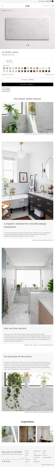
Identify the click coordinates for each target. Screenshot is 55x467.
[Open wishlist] (44, 6)
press (26, 457)
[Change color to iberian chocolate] (25, 71)
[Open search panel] (47, 6)
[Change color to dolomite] (46, 68)
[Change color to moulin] (22, 68)
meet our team (37, 457)
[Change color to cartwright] (25, 68)
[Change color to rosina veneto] (13, 71)
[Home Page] (27, 6)
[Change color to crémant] (4, 71)
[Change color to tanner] (49, 68)
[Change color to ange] (19, 68)
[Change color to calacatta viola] (7, 68)
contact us (27, 461)
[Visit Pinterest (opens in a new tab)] (5, 461)
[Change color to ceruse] (40, 68)
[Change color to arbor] (31, 68)
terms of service (11, 454)
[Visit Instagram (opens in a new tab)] (2, 461)
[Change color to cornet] (16, 68)
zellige (35, 459)
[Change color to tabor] (13, 68)
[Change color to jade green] (22, 71)
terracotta (44, 451)
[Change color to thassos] (7, 71)
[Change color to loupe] (28, 68)
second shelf (44, 455)
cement (43, 453)
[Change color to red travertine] (34, 71)
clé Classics (7, 87)
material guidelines (5, 91)
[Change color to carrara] (4, 68)
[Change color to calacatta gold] (10, 68)
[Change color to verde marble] (43, 71)
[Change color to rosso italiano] (46, 71)
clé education (27, 459)
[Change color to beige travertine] (10, 71)
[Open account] (50, 6)
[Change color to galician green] (49, 71)
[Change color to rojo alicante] (40, 71)
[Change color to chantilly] (28, 71)
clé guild (26, 453)
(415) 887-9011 (37, 461)
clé (45, 464)
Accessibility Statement (47, 457)
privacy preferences (18, 454)
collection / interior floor (7, 10)
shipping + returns (37, 451)
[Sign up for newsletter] (12, 458)
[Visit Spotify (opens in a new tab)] (9, 461)
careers (26, 455)
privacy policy (4, 454)
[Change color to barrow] (37, 68)
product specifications (6, 89)
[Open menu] (2, 6)
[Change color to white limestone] (16, 71)
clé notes (27, 451)
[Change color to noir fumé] (31, 71)
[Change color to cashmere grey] (19, 71)
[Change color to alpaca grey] (37, 71)
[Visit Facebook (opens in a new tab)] (7, 461)
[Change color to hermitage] (34, 68)
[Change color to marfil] (43, 68)
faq (34, 453)
